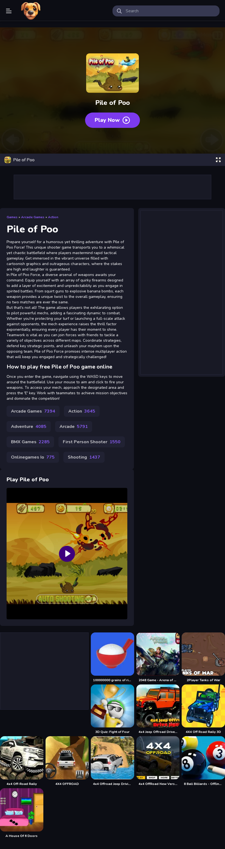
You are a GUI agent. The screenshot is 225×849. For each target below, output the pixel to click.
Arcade (74, 427)
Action (53, 217)
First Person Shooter (91, 442)
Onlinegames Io (33, 457)
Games (12, 217)
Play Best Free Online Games (30, 11)
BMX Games (30, 442)
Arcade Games (32, 217)
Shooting (84, 457)
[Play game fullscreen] (218, 159)
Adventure (28, 427)
